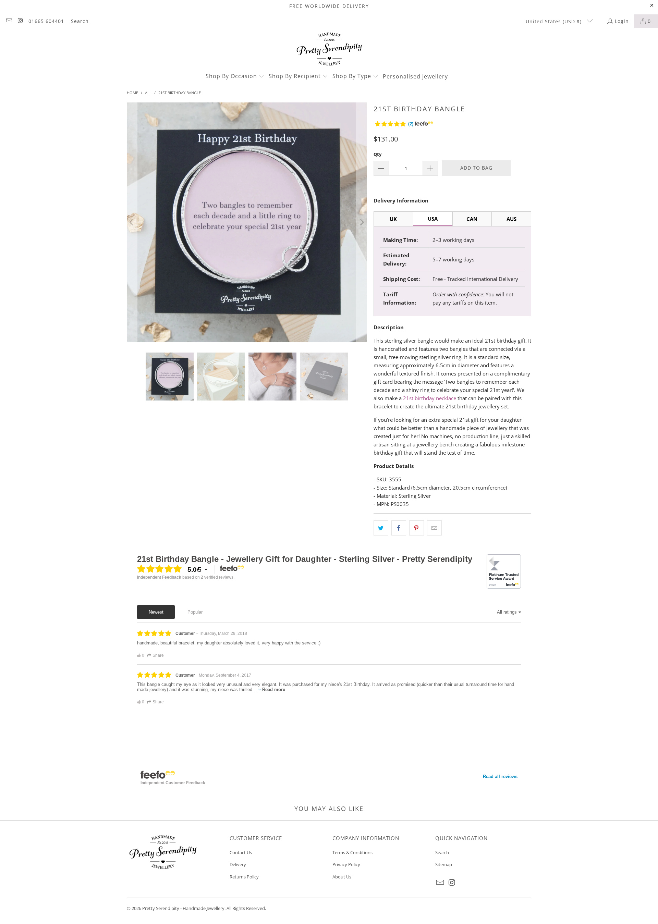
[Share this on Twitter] (381, 527)
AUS (511, 218)
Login (622, 21)
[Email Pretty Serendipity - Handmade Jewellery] (8, 21)
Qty (377, 154)
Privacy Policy (346, 864)
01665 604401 (46, 21)
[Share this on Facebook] (398, 527)
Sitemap (443, 864)
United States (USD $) (554, 21)
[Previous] (131, 222)
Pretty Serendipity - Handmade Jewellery (183, 908)
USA (433, 218)
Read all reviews (500, 776)
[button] (235, 76)
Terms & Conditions (352, 852)
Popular (195, 612)
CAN (471, 218)
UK (393, 218)
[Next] (361, 222)
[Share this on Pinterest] (416, 527)
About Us (341, 877)
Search (80, 21)
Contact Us (241, 852)
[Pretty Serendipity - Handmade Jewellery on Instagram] (20, 21)
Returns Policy (244, 877)
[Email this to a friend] (434, 527)
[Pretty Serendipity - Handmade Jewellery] (329, 50)
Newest (156, 612)
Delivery (238, 864)
